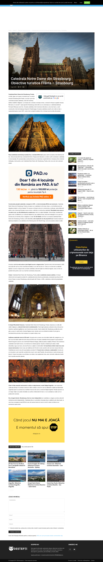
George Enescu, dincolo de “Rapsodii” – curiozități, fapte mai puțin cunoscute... (86, 167)
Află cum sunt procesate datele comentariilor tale (50, 535)
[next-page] (12, 490)
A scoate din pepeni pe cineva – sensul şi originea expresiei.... (85, 159)
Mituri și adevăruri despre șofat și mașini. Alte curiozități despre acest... (85, 206)
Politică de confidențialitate (84, 560)
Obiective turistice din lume (24, 30)
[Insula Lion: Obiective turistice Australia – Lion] (56, 456)
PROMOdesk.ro (59, 555)
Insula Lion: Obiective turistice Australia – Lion (55, 464)
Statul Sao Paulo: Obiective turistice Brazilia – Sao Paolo (55, 484)
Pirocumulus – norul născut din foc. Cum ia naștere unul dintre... (86, 198)
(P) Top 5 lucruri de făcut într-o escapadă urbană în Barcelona (17, 465)
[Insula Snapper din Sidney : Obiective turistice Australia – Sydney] (36, 456)
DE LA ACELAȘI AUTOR (27, 446)
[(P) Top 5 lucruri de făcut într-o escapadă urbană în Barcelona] (17, 456)
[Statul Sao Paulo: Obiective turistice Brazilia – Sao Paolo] (56, 476)
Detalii (81, 2)
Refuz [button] (75, 2)
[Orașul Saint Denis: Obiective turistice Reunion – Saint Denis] (36, 476)
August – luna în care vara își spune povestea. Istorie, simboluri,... (86, 214)
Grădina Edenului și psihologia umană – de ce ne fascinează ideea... (85, 230)
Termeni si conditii (72, 560)
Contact (92, 560)
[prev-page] (10, 490)
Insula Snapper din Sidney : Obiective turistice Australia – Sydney (36, 465)
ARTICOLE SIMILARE (14, 446)
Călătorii (15, 30)
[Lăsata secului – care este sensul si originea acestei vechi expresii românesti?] (72, 223)
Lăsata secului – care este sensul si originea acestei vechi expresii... (85, 222)
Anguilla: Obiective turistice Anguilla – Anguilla (15, 484)
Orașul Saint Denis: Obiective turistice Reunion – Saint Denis (36, 484)
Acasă (10, 30)
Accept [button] (87, 2)
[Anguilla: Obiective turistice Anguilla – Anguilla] (17, 476)
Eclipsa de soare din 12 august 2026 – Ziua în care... (86, 190)
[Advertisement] (51, 18)
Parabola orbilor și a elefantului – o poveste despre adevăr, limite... (84, 175)
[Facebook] (70, 549)
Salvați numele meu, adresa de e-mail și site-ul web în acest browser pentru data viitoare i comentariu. (37, 528)
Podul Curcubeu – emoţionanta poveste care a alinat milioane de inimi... (86, 183)
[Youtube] (74, 549)
